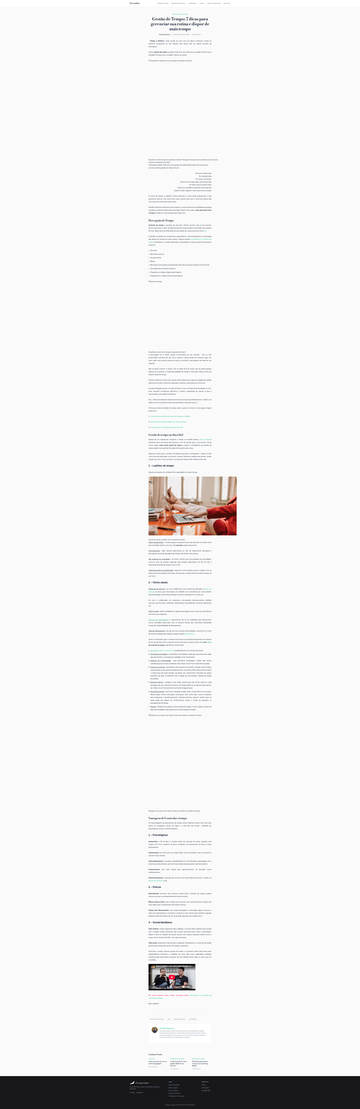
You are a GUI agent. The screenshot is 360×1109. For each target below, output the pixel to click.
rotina (209, 642)
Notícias (227, 3)
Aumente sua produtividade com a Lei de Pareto (169, 422)
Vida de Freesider (214, 3)
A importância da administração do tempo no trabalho (170, 416)
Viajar (201, 3)
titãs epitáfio (192, 1019)
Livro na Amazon (173, 1090)
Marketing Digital (178, 3)
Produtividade (162, 3)
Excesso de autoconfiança (158, 620)
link (205, 231)
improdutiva (189, 634)
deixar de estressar (155, 881)
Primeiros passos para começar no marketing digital (200, 1064)
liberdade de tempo (179, 1019)
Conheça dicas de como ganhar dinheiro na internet (178, 1064)
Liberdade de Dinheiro (180, 14)
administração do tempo (157, 1019)
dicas (169, 1019)
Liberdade (192, 3)
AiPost (204, 1085)
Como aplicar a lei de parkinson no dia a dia (167, 427)
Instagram (139, 1092)
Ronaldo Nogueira (166, 1028)
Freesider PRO (206, 1090)
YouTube (132, 1092)
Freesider (135, 3)
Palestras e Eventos (174, 1093)
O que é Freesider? (174, 1085)
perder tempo (204, 439)
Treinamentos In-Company (176, 1096)
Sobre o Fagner (173, 1087)
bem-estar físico (167, 650)
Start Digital (205, 1087)
